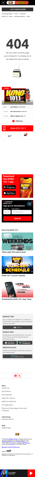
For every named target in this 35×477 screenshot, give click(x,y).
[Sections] (3, 2)
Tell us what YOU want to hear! (14, 252)
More (28, 16)
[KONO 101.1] (17, 3)
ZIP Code (5, 209)
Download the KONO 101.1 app (8, 179)
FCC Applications (7, 405)
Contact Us (5, 388)
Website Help (6, 428)
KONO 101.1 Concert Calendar (13, 275)
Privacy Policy (20, 441)
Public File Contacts (8, 398)
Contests (22, 13)
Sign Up (17, 218)
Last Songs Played (7, 13)
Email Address (15, 209)
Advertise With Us (19, 16)
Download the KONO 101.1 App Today (16, 299)
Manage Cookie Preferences (11, 447)
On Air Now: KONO (17, 101)
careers (11, 444)
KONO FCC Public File (9, 401)
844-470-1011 (18, 128)
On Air (16, 13)
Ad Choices (26, 443)
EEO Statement (7, 395)
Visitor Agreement (7, 441)
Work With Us (6, 391)
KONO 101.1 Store (7, 16)
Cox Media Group (12, 439)
